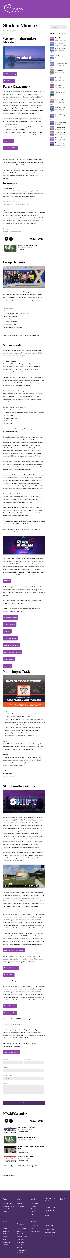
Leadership (6, 1209)
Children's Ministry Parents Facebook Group (16, 204)
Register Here (8, 141)
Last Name (27, 1059)
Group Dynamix (7, 292)
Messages (20, 1203)
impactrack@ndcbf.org (9, 776)
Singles (5, 1239)
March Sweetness (9, 624)
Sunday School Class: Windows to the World (31, 1147)
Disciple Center (21, 1234)
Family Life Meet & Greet (26, 1156)
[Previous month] (6, 239)
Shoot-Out (7, 666)
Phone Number (7, 1075)
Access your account (9, 229)
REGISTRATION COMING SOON (14, 950)
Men (4, 1226)
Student (5, 1234)
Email (5, 1067)
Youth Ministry (9, 81)
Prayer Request (21, 1239)
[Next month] (11, 239)
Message (5, 1083)
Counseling (20, 1245)
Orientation (34, 1209)
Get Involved (20, 1242)
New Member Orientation (26, 1127)
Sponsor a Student (10, 1013)
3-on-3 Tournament (10, 638)
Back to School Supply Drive (27, 246)
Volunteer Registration (11, 1052)
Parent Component (10, 1006)
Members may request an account (12, 231)
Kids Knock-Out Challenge (12, 652)
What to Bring (8, 975)
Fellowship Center (22, 1237)
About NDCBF (7, 1203)
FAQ (32, 1214)
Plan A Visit (34, 1203)
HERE (8, 335)
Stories (33, 1212)
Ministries (12, 1175)
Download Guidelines (11, 968)
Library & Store (35, 1231)
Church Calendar (22, 1250)
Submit (24, 1103)
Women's (5, 1228)
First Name (6, 1059)
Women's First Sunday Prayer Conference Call (28, 1166)
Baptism (19, 1247)
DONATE (7, 581)
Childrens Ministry (10, 74)
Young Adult (6, 1231)
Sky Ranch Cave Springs (16, 855)
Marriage (5, 1237)
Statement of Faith (8, 1206)
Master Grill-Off (9, 659)
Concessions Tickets (10, 148)
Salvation (33, 1206)
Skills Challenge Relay (11, 645)
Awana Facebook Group (10, 202)
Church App (20, 1253)
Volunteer (7, 631)
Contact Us (6, 1212)
